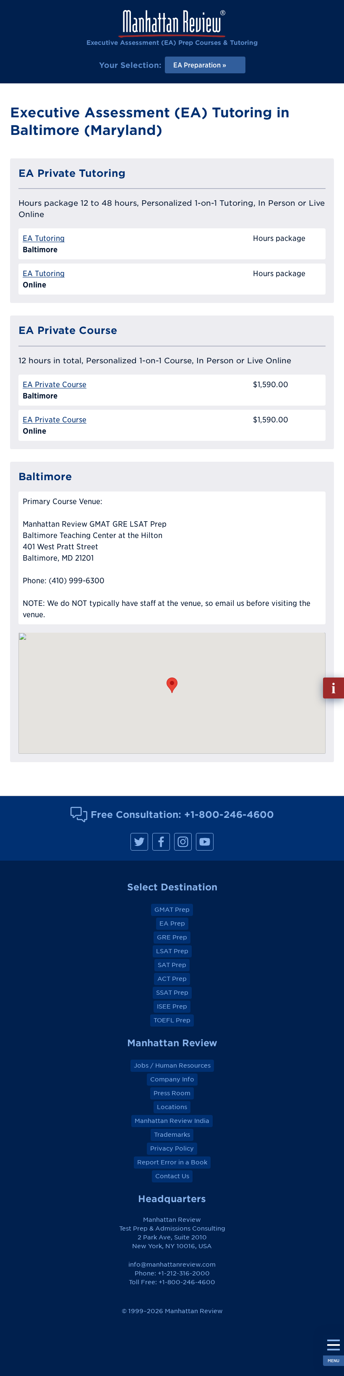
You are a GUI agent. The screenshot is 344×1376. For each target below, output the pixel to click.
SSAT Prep (172, 992)
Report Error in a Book (172, 1162)
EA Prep (172, 923)
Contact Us (172, 1176)
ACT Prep (172, 978)
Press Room (172, 1093)
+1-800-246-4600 (229, 814)
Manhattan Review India (172, 1120)
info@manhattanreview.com (172, 1264)
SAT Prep (172, 965)
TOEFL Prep (172, 1020)
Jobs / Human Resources (172, 1065)
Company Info (172, 1079)
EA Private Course (54, 384)
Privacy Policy (172, 1148)
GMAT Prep (172, 909)
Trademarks (172, 1134)
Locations (172, 1107)
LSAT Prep (172, 951)
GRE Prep (172, 937)
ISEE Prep (172, 1006)
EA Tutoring (44, 238)
